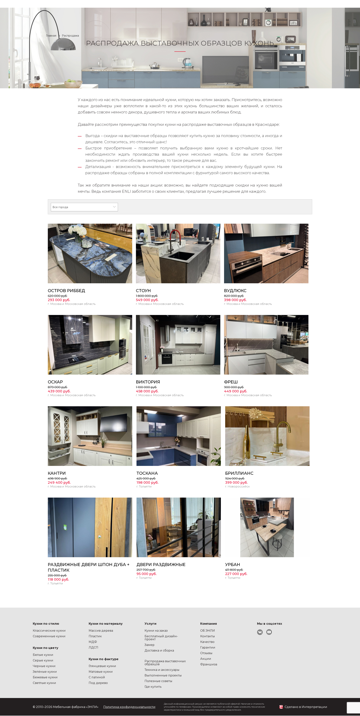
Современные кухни (49, 636)
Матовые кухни (101, 671)
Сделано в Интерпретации (306, 707)
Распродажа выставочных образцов (165, 662)
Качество (207, 642)
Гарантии (207, 647)
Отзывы (206, 653)
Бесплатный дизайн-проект (161, 637)
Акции (205, 659)
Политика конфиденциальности (129, 707)
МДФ (93, 642)
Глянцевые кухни (102, 666)
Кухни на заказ (156, 630)
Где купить (153, 686)
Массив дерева (101, 630)
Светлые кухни (44, 683)
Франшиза (208, 664)
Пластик (95, 636)
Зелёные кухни (45, 671)
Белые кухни (43, 655)
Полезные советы (158, 681)
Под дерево (98, 683)
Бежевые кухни (45, 677)
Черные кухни (44, 666)
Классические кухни (49, 630)
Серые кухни (43, 660)
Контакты (207, 636)
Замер (149, 645)
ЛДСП (93, 647)
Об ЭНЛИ (207, 630)
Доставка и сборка (159, 650)
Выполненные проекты (163, 675)
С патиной (97, 677)
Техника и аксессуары (162, 670)
